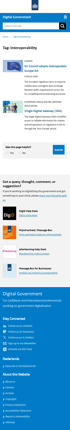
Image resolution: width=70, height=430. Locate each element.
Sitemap (10, 422)
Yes (11, 152)
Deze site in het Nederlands (20, 366)
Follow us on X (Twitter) (21, 337)
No (23, 152)
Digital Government (17, 17)
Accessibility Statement (18, 410)
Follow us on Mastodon (21, 331)
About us (10, 381)
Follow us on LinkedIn (20, 325)
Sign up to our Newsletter (22, 343)
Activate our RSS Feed (20, 349)
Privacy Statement (15, 404)
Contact (9, 387)
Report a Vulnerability (17, 416)
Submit (59, 149)
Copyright (10, 399)
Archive (9, 393)
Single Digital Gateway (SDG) (43, 111)
